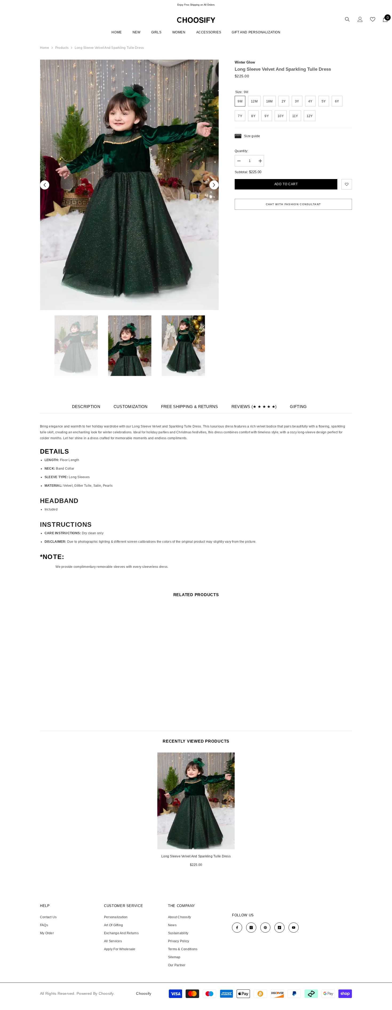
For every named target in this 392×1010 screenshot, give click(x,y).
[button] (44, 184)
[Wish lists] (372, 19)
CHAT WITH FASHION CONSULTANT (293, 204)
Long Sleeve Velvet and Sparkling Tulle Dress (196, 856)
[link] (346, 184)
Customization (131, 406)
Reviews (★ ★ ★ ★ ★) (254, 406)
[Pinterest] (265, 927)
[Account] (360, 19)
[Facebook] (237, 927)
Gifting (298, 406)
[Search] (347, 19)
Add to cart (286, 184)
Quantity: (241, 151)
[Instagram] (251, 927)
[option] (196, 5)
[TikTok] (279, 927)
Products (62, 48)
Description (86, 406)
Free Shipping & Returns (189, 406)
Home (44, 48)
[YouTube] (294, 927)
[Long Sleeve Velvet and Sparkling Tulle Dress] (196, 800)
